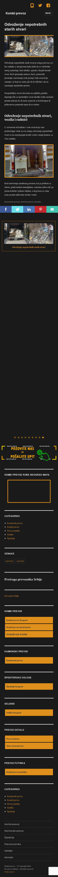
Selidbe (37, 202)
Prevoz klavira (12, 738)
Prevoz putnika (13, 530)
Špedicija (11, 538)
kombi (20, 561)
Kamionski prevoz (12, 202)
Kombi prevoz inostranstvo (18, 627)
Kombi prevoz (16, 13)
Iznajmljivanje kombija (16, 634)
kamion (10, 561)
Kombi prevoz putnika (16, 771)
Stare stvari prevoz (14, 745)
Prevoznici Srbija (11, 595)
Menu (48, 13)
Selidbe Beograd (13, 712)
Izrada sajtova (9, 871)
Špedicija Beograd (14, 686)
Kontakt (8, 857)
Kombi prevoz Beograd (17, 620)
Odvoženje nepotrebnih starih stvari (28, 247)
